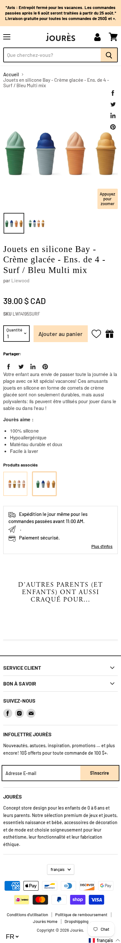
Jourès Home (45, 921)
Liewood (20, 280)
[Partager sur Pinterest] (113, 127)
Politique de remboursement (81, 914)
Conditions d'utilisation (27, 914)
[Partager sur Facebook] (113, 93)
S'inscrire (99, 773)
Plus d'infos (102, 546)
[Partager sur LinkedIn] (113, 115)
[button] (104, 940)
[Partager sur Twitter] (113, 104)
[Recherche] (109, 54)
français (58, 869)
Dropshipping (76, 921)
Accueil (11, 74)
